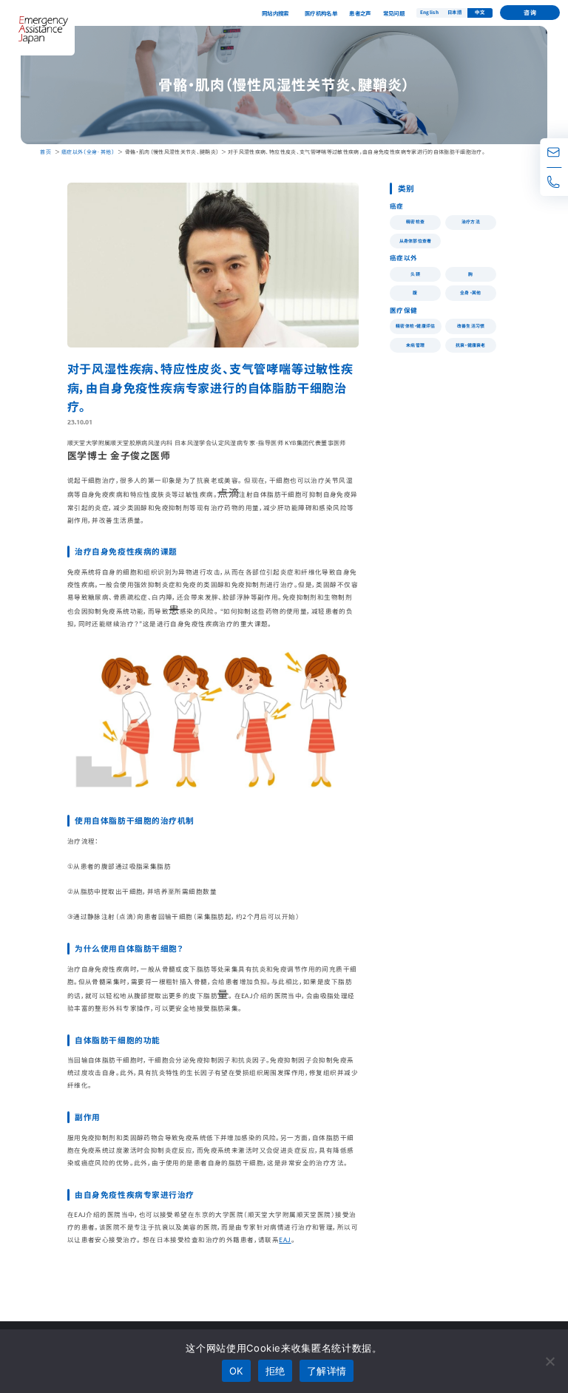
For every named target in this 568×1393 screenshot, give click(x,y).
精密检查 (415, 221)
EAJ (285, 1239)
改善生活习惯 (471, 325)
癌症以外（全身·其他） (88, 151)
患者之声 (360, 13)
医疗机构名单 (321, 13)
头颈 (415, 274)
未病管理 (415, 345)
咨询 (530, 12)
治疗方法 (471, 221)
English (429, 12)
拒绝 (275, 1371)
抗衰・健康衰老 (471, 345)
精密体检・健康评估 (416, 325)
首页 (45, 151)
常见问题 (394, 13)
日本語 (454, 12)
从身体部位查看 (415, 240)
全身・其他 (470, 292)
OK (236, 1371)
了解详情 (326, 1371)
